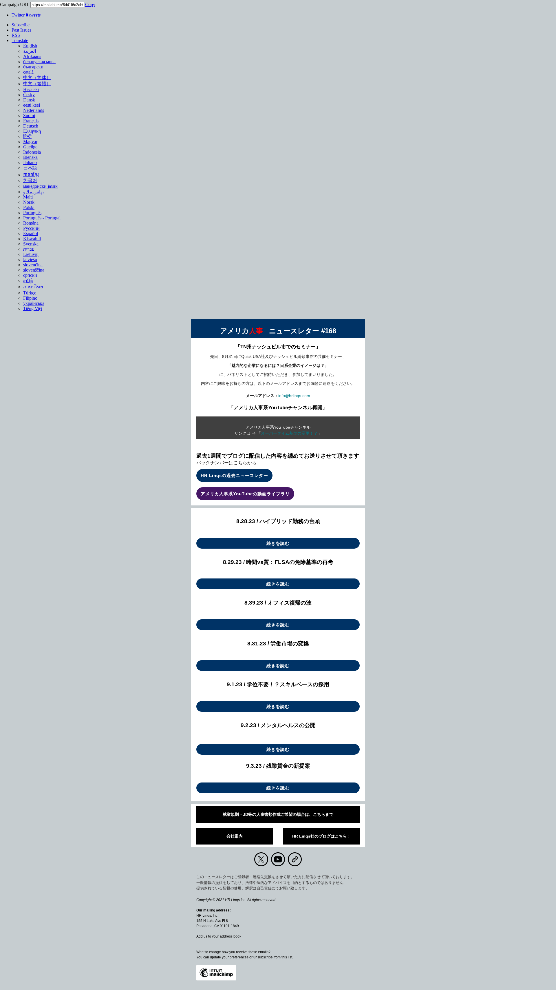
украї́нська (33, 303)
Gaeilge (30, 146)
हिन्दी (27, 136)
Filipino (30, 298)
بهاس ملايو (33, 191)
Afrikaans (32, 56)
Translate (20, 40)
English (30, 45)
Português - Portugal (42, 217)
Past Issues (21, 30)
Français (31, 120)
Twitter (26, 14)
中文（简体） (37, 77)
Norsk (28, 202)
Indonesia (32, 152)
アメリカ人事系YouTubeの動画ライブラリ (245, 494)
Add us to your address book (218, 936)
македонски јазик (40, 186)
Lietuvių (31, 254)
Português (32, 212)
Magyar (30, 141)
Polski (28, 207)
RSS (16, 35)
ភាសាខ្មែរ (31, 174)
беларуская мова (39, 61)
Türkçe (29, 292)
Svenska (31, 243)
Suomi (29, 115)
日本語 (30, 167)
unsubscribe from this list (272, 957)
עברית (28, 249)
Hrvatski (31, 89)
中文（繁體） (37, 83)
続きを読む (278, 543)
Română (31, 223)
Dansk (29, 99)
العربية (29, 51)
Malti (28, 196)
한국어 (30, 180)
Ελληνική (32, 131)
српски (30, 275)
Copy (90, 4)
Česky (29, 94)
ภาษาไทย (33, 286)
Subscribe (21, 24)
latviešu (30, 259)
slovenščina (33, 269)
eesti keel (31, 105)
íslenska (30, 157)
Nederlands (33, 110)
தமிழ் (28, 280)
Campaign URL (14, 4)
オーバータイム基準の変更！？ (289, 433)
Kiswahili (32, 238)
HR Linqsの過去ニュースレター (234, 475)
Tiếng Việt (32, 308)
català (28, 72)
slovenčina (33, 264)
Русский (31, 228)
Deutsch (30, 125)
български (33, 66)
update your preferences (229, 957)
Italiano (30, 162)
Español (30, 233)
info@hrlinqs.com (294, 395)
